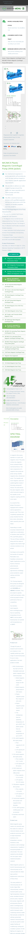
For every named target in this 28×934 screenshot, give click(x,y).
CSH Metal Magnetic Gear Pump (13, 363)
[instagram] (17, 133)
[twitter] (14, 133)
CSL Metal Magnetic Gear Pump (13, 366)
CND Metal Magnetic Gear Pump (13, 370)
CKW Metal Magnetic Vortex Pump (13, 311)
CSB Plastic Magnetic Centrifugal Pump (14, 352)
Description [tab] (6, 418)
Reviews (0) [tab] (6, 424)
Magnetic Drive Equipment (11, 355)
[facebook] (11, 133)
